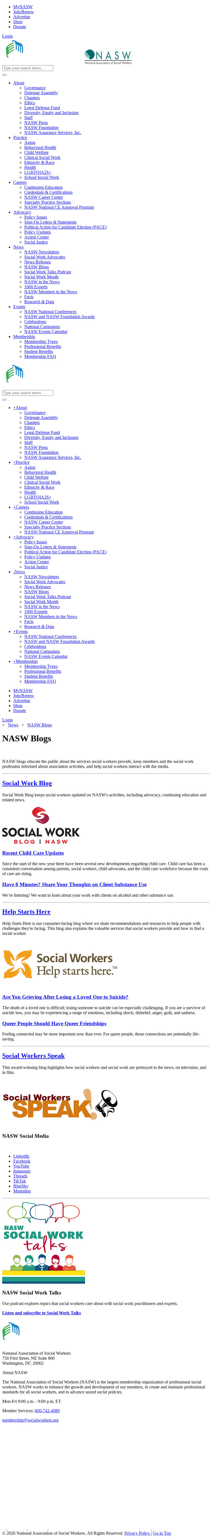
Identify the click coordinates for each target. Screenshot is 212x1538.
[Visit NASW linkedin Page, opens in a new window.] (17, 1528)
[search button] (4, 75)
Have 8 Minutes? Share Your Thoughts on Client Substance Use (74, 884)
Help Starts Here (26, 911)
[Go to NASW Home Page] (43, 62)
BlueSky (20, 1186)
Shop (17, 21)
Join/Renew (23, 11)
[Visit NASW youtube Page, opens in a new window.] (38, 1528)
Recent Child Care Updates (33, 853)
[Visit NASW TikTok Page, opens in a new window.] (161, 1528)
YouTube (21, 1166)
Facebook (21, 1161)
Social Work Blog (27, 783)
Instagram (21, 1171)
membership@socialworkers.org (30, 1420)
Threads (20, 1176)
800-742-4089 (47, 1410)
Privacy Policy (137, 1533)
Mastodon (22, 1191)
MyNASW (23, 6)
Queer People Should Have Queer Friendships (54, 1023)
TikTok (19, 1181)
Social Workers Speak (33, 1055)
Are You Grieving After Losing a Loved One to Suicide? (65, 997)
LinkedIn (21, 1156)
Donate (19, 26)
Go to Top (162, 1533)
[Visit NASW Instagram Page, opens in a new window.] (100, 1528)
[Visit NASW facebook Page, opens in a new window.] (4, 1528)
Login (7, 36)
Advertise (21, 16)
